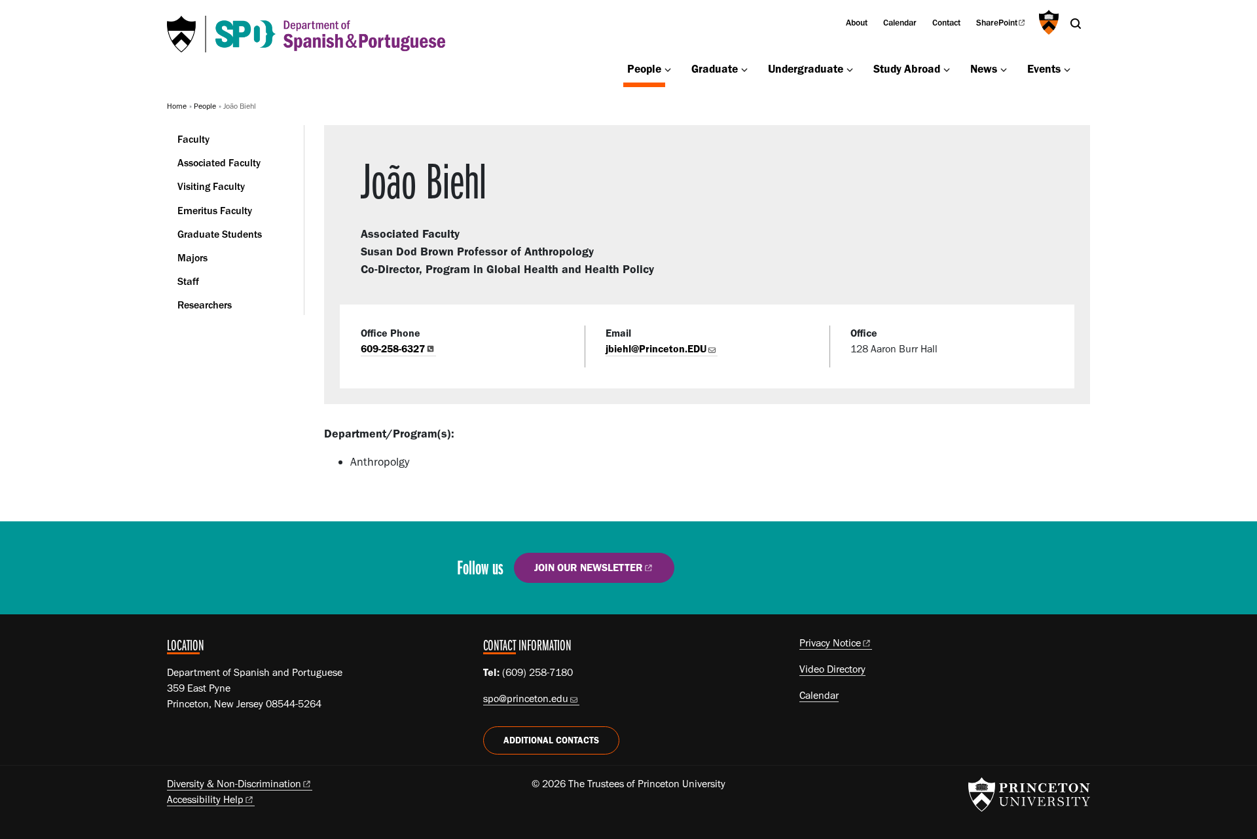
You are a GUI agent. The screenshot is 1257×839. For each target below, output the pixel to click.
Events (1044, 68)
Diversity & (234, 783)
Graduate (714, 68)
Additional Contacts (551, 740)
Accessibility (205, 799)
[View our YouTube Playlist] (782, 573)
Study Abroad (906, 68)
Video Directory (832, 669)
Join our (588, 567)
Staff (188, 281)
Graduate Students (219, 234)
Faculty (193, 139)
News (983, 68)
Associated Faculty (219, 163)
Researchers (204, 305)
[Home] (306, 34)
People (646, 68)
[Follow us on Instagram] (745, 573)
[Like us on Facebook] (707, 573)
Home (177, 106)
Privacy (830, 643)
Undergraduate (805, 68)
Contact (946, 22)
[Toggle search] (1075, 23)
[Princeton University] (1047, 22)
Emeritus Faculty (214, 210)
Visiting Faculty (211, 186)
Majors (192, 258)
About (856, 22)
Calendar (900, 22)
